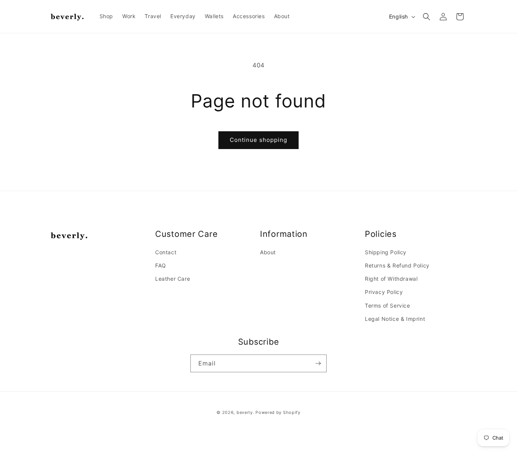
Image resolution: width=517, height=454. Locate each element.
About (268, 252)
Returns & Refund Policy (397, 265)
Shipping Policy (385, 252)
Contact (165, 252)
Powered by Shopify (278, 412)
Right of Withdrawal (391, 278)
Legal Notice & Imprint (395, 319)
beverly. (245, 412)
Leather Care (172, 278)
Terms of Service (387, 305)
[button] (426, 16)
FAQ (160, 265)
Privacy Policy (384, 292)
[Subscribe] (318, 363)
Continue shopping (258, 139)
